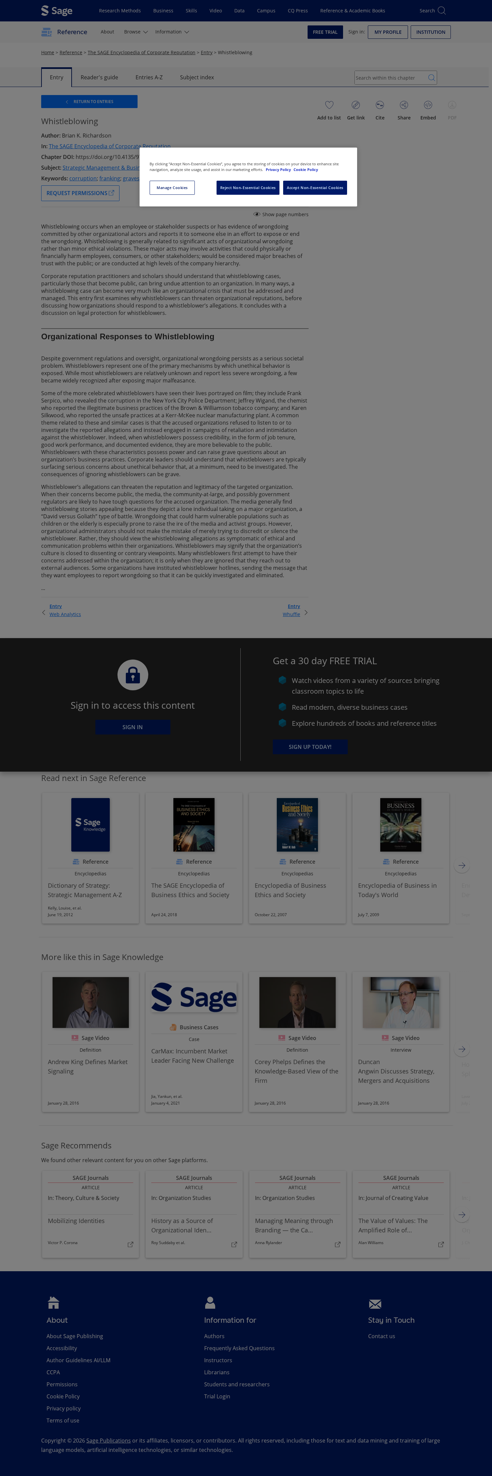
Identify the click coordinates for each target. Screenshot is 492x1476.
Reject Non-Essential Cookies (248, 187)
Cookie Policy (306, 169)
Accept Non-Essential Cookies (315, 187)
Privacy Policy (279, 169)
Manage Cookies (172, 187)
